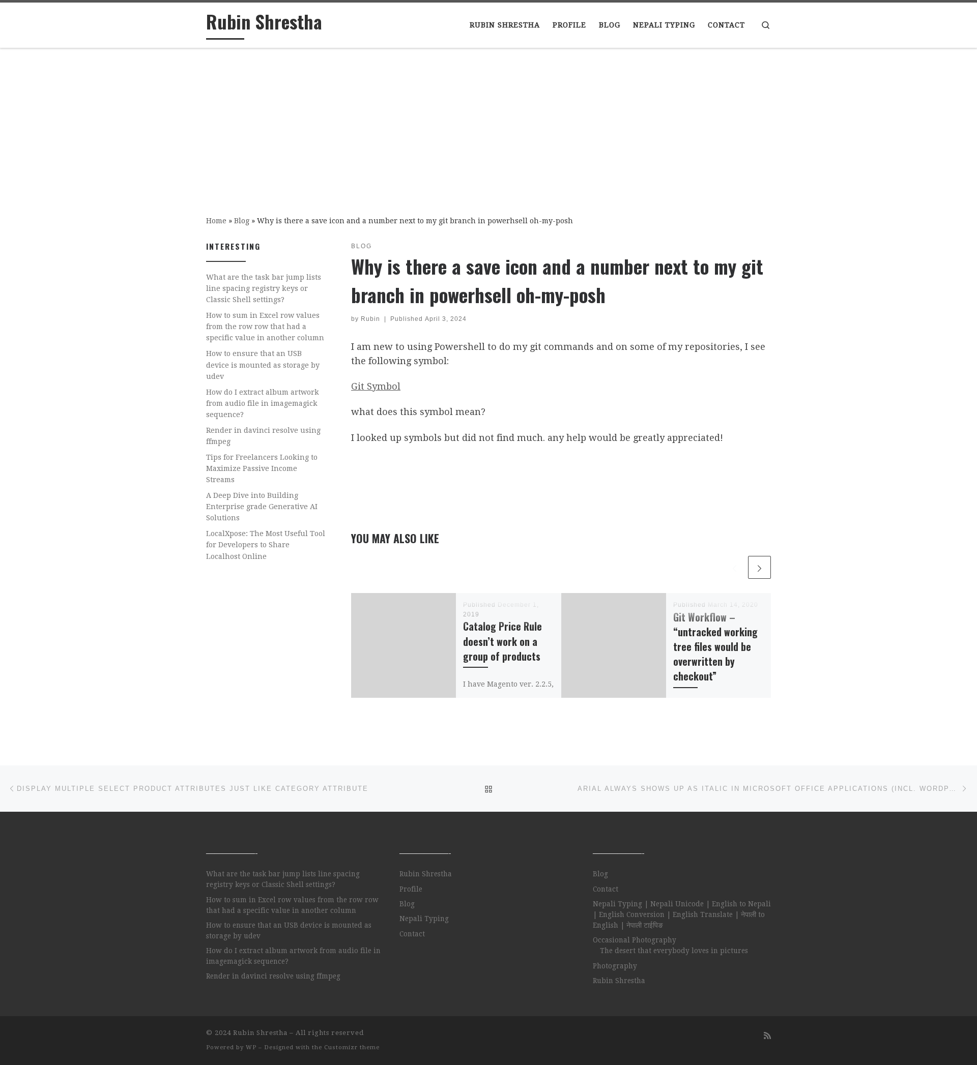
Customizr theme (352, 1047)
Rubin (370, 318)
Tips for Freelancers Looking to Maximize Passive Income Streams (262, 468)
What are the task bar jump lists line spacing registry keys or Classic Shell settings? (263, 288)
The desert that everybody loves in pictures (674, 950)
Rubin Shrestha (425, 874)
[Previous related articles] (734, 567)
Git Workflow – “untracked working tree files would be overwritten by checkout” (715, 647)
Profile (410, 889)
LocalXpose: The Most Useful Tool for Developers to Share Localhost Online (265, 544)
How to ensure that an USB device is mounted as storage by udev (263, 364)
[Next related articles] (759, 567)
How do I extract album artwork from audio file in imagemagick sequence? (262, 403)
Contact (412, 934)
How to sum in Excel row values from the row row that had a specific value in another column (265, 326)
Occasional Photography (634, 940)
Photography (615, 966)
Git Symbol (375, 386)
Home (216, 221)
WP (251, 1047)
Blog (241, 221)
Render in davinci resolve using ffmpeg (263, 436)
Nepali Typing (424, 918)
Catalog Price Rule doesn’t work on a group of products (502, 641)
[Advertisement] (488, 124)
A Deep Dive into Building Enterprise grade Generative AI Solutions (262, 506)
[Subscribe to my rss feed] (767, 1035)
